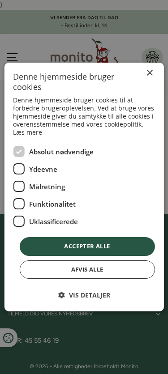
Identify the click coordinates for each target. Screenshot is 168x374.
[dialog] (84, 187)
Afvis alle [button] (87, 269)
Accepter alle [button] (87, 246)
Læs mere (27, 132)
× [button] (149, 73)
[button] (84, 295)
